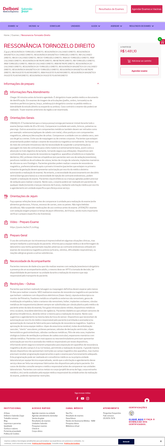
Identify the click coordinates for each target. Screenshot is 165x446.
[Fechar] (161, 441)
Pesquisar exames (39, 426)
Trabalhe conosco (11, 418)
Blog (5, 421)
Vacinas (32, 26)
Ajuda (94, 26)
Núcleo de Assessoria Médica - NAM (80, 421)
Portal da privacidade (12, 431)
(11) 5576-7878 (109, 418)
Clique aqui (136, 419)
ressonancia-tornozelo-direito (35, 35)
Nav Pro (69, 413)
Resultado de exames (74, 416)
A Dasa (7, 413)
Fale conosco (108, 416)
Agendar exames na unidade (43, 413)
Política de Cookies (11, 434)
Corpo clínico (37, 431)
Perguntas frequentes (112, 413)
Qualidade (8, 426)
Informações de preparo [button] (19, 83)
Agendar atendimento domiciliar (45, 416)
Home (6, 35)
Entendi (126, 442)
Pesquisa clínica (72, 423)
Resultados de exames (140, 26)
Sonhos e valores (11, 429)
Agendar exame (139, 71)
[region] (82, 441)
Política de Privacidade (41, 443)
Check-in (35, 429)
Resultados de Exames (111, 9)
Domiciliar (55, 26)
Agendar (115, 26)
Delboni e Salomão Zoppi (14, 416)
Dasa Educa (71, 418)
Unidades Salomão (39, 423)
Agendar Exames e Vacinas (146, 9)
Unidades (75, 26)
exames (15, 35)
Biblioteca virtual (72, 426)
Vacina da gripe (38, 418)
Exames (11, 26)
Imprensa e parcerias (12, 423)
